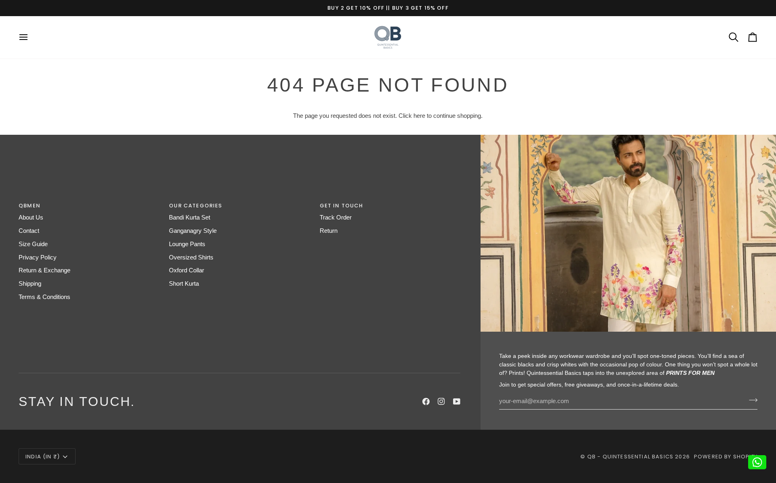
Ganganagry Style (193, 231)
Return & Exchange (44, 270)
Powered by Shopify (725, 456)
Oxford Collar (186, 270)
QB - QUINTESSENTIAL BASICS (630, 456)
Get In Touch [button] (341, 205)
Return (328, 231)
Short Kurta (184, 283)
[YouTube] (456, 401)
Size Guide (33, 244)
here (419, 116)
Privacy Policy (38, 257)
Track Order (336, 217)
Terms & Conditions (44, 297)
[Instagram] (441, 401)
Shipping (30, 283)
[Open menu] (31, 37)
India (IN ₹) (42, 456)
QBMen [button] (29, 205)
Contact (29, 231)
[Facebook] (426, 401)
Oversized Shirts (191, 257)
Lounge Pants (187, 244)
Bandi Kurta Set (189, 217)
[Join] (750, 400)
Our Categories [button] (195, 205)
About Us (31, 217)
